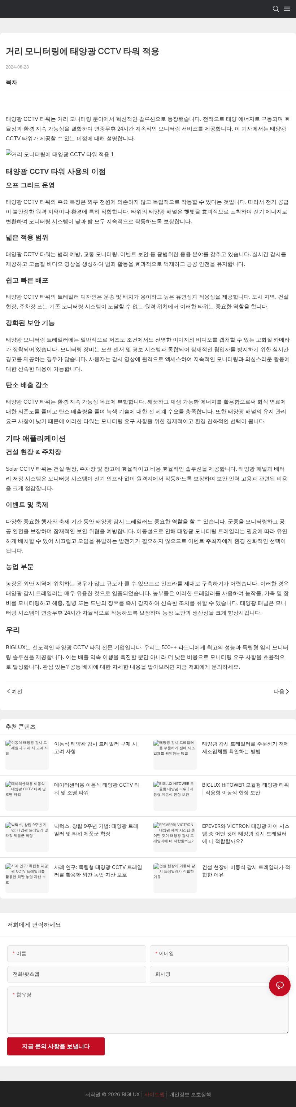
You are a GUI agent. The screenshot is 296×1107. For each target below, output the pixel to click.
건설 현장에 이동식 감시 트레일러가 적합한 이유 (246, 871)
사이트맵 (154, 1094)
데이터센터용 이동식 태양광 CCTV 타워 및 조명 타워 (96, 788)
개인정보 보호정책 (190, 1094)
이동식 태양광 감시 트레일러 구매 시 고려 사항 (95, 747)
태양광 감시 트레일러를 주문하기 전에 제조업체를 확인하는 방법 (245, 747)
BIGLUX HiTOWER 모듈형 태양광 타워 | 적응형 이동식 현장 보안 (245, 788)
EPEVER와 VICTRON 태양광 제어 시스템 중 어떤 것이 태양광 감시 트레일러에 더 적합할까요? (246, 833)
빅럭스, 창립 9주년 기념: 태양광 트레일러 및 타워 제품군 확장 (96, 829)
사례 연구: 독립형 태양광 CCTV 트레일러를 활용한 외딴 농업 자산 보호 (98, 871)
